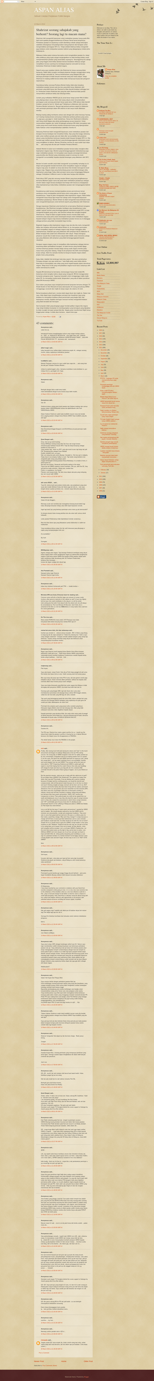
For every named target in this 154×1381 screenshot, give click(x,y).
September (104, 358)
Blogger (86, 1377)
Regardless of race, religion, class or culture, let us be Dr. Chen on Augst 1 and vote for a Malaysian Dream (108, 152)
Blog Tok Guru (104, 185)
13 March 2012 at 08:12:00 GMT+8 (51, 660)
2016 (100, 336)
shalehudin (102, 227)
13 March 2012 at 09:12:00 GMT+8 (51, 720)
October (103, 356)
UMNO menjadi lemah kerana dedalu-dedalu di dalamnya (109, 447)
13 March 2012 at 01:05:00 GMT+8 (51, 564)
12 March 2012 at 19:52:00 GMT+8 (51, 394)
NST (98, 304)
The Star (99, 315)
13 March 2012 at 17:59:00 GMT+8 (51, 1065)
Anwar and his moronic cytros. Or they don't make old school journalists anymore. (108, 122)
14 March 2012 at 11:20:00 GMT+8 (51, 1166)
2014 (100, 342)
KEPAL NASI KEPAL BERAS (108, 235)
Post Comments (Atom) (50, 1365)
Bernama (99, 278)
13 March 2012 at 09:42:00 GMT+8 (51, 864)
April (102, 373)
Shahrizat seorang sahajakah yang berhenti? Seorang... (109, 433)
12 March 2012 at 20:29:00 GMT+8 (51, 433)
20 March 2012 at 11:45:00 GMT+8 (51, 1349)
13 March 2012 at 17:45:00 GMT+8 (51, 1044)
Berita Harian (101, 275)
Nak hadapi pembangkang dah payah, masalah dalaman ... (109, 438)
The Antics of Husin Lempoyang (105, 194)
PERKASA (100, 307)
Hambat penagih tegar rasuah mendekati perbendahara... (109, 442)
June (102, 367)
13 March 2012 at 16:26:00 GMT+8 (51, 1005)
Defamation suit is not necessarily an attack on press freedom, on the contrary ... (109, 140)
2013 (100, 345)
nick (42, 748)
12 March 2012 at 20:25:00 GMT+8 (51, 420)
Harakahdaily (101, 289)
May (102, 370)
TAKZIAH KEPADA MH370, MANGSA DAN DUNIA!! (106, 238)
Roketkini (100, 310)
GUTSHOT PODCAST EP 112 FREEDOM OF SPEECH (107, 113)
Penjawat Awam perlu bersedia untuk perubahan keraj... (109, 406)
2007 (100, 488)
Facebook (100, 280)
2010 (100, 479)
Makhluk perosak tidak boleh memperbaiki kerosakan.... (109, 456)
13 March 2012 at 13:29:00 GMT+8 (51, 935)
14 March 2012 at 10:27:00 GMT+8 (51, 1141)
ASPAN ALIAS (54, 9)
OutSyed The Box (104, 110)
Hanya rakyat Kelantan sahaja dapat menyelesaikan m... (109, 460)
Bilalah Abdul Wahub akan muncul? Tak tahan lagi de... (109, 397)
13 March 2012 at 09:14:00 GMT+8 (51, 846)
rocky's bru (102, 137)
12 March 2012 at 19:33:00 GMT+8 (51, 373)
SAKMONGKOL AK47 (106, 119)
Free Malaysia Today (103, 283)
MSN (98, 291)
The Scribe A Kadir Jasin (107, 159)
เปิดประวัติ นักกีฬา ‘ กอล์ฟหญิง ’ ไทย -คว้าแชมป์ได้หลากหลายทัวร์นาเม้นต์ (108, 171)
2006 (100, 491)
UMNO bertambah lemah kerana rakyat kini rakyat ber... (110, 402)
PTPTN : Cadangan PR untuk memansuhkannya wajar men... (109, 380)
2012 (100, 347)
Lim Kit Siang (103, 148)
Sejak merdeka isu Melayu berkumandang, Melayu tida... (110, 411)
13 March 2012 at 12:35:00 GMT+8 (51, 924)
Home (63, 1361)
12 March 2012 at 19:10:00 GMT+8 (51, 355)
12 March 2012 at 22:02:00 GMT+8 (51, 476)
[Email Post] (59, 316)
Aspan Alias (46, 316)
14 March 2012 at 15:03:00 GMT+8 (51, 1227)
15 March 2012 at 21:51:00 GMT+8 (51, 1323)
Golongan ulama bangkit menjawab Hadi (106, 131)
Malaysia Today (101, 299)
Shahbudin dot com (105, 220)
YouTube (99, 320)
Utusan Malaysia (102, 318)
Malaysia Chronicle (102, 296)
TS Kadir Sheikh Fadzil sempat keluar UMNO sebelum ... (109, 420)
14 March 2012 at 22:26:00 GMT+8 (51, 1311)
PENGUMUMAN (103, 222)
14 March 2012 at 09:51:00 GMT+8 (51, 1111)
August (103, 361)
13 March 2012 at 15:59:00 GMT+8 (51, 969)
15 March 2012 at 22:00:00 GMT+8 (51, 1334)
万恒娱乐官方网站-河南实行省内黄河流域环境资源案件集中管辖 (108, 187)
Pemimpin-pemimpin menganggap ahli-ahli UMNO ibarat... (109, 386)
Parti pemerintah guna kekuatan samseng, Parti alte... (110, 465)
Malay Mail (100, 294)
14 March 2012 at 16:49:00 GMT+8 (51, 1293)
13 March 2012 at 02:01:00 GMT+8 (51, 624)
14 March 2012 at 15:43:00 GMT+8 (51, 1246)
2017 (100, 333)
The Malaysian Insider (103, 313)
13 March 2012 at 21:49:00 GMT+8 (51, 1087)
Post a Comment (44, 1353)
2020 (100, 330)
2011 (100, 476)
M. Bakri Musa (103, 168)
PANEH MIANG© (104, 203)
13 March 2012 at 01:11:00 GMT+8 (51, 577)
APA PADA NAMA (104, 179)
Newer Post (39, 1361)
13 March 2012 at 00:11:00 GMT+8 (51, 544)
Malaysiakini (100, 302)
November (104, 353)
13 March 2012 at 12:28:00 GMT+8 (51, 902)
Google (99, 286)
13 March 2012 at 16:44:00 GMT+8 (51, 1027)
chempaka (44, 1340)
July (102, 364)
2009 (100, 482)
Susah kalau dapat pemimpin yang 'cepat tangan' (109, 415)
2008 (100, 485)
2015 (100, 339)
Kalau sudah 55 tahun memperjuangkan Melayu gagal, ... (108, 392)
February (103, 470)
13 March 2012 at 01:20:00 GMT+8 (51, 589)
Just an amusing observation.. (107, 205)
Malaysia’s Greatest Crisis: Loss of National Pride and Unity (109, 214)
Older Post (88, 1361)
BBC (98, 273)
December (104, 350)
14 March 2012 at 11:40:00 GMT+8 (51, 1190)
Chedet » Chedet (104, 178)
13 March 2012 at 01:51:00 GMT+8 (51, 611)
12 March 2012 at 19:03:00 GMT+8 (51, 342)
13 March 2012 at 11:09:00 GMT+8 (51, 877)
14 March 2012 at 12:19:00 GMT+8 (51, 1214)
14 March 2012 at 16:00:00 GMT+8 (51, 1270)
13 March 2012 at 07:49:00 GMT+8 (51, 643)
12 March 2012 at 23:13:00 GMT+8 (51, 491)
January (103, 472)
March (103, 376)
